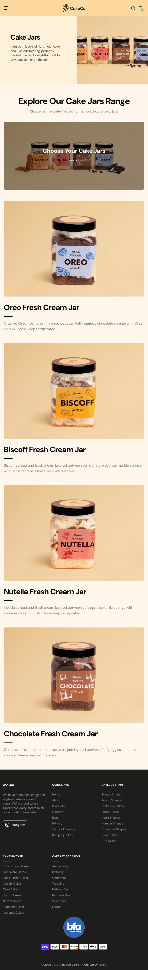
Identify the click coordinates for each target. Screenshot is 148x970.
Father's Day (60, 889)
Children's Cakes (113, 806)
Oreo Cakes (11, 889)
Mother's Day (61, 895)
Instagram (18, 825)
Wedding (58, 884)
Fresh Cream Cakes (16, 866)
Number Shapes (112, 823)
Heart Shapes (111, 818)
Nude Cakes (110, 835)
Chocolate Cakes (14, 872)
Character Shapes (114, 829)
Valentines (59, 901)
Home (56, 794)
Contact (57, 812)
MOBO (102, 964)
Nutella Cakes (12, 901)
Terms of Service (63, 829)
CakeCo (56, 964)
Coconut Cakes (13, 913)
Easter (56, 907)
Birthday (58, 872)
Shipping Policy (62, 835)
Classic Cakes (12, 884)
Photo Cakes (110, 812)
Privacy (57, 823)
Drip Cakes (109, 841)
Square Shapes (112, 794)
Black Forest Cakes (16, 878)
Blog (55, 818)
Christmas (59, 878)
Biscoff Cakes (12, 895)
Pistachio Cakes (14, 907)
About (56, 800)
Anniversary (60, 866)
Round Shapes (111, 800)
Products (58, 806)
